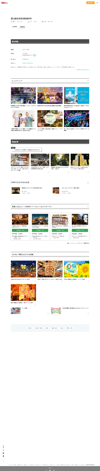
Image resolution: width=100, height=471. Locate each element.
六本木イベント (52, 464)
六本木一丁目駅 (39, 328)
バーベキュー (73, 243)
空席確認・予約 (20, 230)
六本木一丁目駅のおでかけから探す (63, 464)
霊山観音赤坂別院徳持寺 (27, 63)
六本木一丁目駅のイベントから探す (77, 464)
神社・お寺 (69, 328)
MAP (34, 55)
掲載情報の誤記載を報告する (83, 69)
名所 (62, 328)
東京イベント (38, 464)
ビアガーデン (80, 243)
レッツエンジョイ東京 (12, 464)
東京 (47, 328)
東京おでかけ (32, 464)
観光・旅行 (54, 328)
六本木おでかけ (45, 464)
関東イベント (26, 464)
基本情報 (15, 41)
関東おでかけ (20, 464)
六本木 (30, 328)
